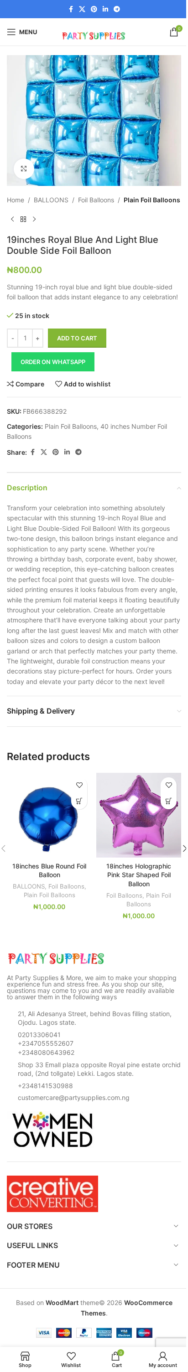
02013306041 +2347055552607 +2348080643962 (46, 1043)
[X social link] (82, 9)
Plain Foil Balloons (152, 200)
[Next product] (34, 219)
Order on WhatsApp (53, 361)
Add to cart (77, 338)
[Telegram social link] (117, 9)
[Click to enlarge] (24, 169)
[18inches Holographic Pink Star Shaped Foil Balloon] (138, 815)
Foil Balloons (96, 200)
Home (15, 200)
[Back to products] (23, 219)
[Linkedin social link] (105, 9)
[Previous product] (12, 219)
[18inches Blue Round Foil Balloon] (49, 815)
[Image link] (57, 957)
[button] (79, 801)
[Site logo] (94, 31)
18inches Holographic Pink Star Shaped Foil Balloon (138, 875)
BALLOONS (51, 200)
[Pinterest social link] (94, 9)
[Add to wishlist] (79, 785)
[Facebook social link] (70, 9)
